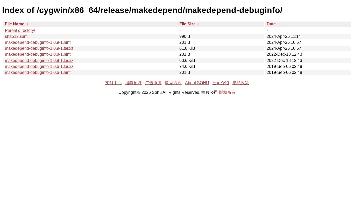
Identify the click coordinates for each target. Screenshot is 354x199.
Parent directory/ (20, 30)
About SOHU (197, 83)
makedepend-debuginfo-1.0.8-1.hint (37, 54)
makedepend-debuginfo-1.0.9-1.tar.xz (39, 48)
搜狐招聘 (133, 83)
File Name (14, 24)
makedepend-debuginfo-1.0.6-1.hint (37, 72)
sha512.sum (16, 36)
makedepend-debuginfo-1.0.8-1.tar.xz (39, 60)
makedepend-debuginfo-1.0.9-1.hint (37, 42)
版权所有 (227, 92)
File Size (187, 24)
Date (271, 24)
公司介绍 (221, 83)
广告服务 (153, 83)
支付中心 (113, 83)
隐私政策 (240, 83)
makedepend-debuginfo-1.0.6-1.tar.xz (39, 66)
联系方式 (173, 83)
